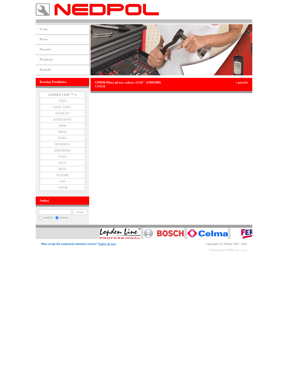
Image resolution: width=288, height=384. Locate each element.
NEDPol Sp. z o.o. (236, 250)
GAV (62, 181)
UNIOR (63, 187)
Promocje (46, 59)
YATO (62, 101)
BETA (62, 169)
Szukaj (80, 212)
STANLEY (62, 113)
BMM (62, 125)
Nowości (45, 49)
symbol (48, 217)
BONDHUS (62, 144)
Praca (44, 39)
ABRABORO (62, 150)
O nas (44, 29)
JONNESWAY (62, 119)
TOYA (62, 156)
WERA (62, 138)
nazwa (64, 217)
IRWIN (62, 132)
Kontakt (45, 69)
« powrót (241, 82)
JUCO (62, 162)
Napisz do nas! (107, 243)
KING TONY (62, 107)
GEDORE (62, 175)
